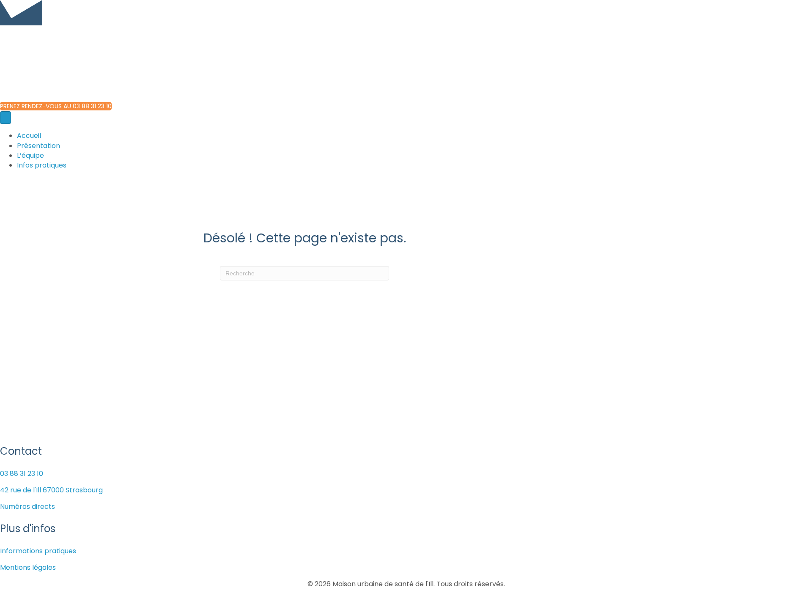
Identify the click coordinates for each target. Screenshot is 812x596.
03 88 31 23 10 (21, 473)
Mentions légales (28, 567)
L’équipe (30, 155)
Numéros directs (27, 506)
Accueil (29, 135)
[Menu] (5, 117)
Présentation (38, 146)
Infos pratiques (41, 165)
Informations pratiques (38, 551)
